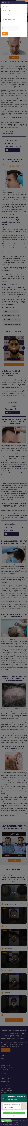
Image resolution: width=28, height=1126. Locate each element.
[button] (14, 1113)
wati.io (14, 1116)
